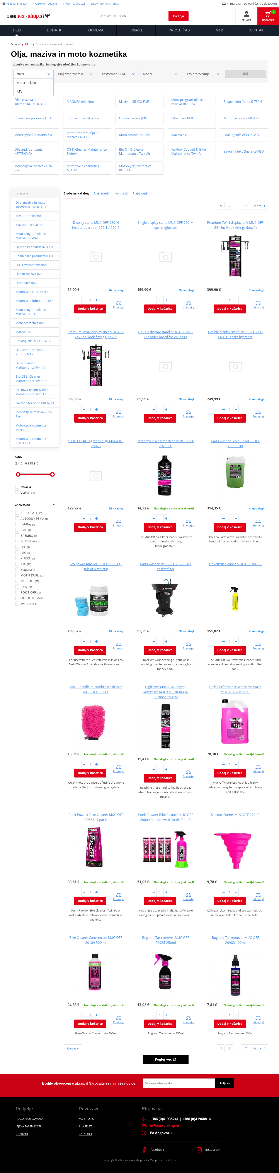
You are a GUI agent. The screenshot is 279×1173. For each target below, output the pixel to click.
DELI (28, 44)
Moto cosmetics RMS (30, 323)
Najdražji (121, 193)
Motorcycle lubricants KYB (34, 301)
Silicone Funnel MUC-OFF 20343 (235, 814)
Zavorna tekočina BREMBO (34, 403)
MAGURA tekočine (28, 216)
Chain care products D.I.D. (34, 256)
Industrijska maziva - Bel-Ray (33, 414)
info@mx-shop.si (74, 3)
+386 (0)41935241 (17, 3)
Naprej (257, 206)
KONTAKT (22, 1134)
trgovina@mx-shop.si (105, 3)
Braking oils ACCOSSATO (33, 341)
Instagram (212, 1149)
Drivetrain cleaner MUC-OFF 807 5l (235, 564)
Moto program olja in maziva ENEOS (30, 312)
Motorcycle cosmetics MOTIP (31, 427)
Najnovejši (140, 193)
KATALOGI (85, 1134)
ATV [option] (19, 91)
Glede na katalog (76, 193)
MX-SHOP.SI (87, 1119)
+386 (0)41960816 (46, 3)
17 (245, 206)
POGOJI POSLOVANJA (29, 1119)
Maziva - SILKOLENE (29, 225)
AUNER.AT (85, 1126)
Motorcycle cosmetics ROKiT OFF (31, 441)
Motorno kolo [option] (26, 83)
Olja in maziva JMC (29, 274)
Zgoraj (72, 1048)
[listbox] (33, 87)
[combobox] (33, 74)
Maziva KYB (23, 332)
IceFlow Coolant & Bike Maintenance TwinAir (31, 392)
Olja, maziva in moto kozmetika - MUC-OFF (30, 204)
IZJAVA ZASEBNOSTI (28, 1126)
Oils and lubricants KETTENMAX (29, 352)
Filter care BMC (26, 283)
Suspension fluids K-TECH (34, 247)
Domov (15, 44)
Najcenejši (101, 193)
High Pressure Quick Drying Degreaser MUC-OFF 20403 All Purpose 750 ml (166, 692)
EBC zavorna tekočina (31, 265)
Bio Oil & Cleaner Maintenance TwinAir (31, 378)
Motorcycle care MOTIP (32, 292)
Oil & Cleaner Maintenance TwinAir (31, 365)
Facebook (157, 1149)
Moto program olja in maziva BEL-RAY (30, 236)
